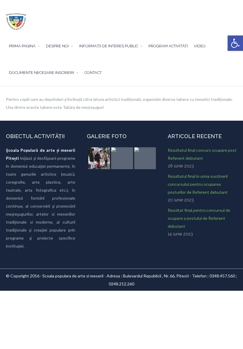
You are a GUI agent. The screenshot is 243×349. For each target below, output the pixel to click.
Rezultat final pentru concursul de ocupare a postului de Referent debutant (199, 218)
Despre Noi (57, 46)
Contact (93, 72)
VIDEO (200, 46)
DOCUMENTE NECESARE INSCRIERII (41, 72)
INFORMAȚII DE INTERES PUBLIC (108, 46)
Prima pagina (22, 46)
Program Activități (168, 46)
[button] (235, 43)
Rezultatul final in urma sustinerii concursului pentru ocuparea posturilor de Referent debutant (198, 184)
